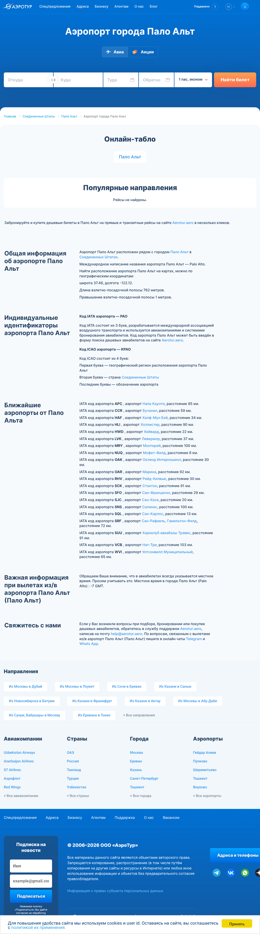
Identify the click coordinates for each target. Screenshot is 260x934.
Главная (10, 116)
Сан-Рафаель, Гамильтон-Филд (169, 521)
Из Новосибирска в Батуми (32, 701)
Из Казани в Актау (145, 701)
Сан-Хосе (150, 500)
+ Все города (140, 796)
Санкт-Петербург (144, 779)
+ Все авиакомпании (21, 796)
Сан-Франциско (156, 493)
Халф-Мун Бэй (155, 418)
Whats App (88, 644)
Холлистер (150, 425)
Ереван (136, 761)
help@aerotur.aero (126, 634)
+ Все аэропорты (207, 796)
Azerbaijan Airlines (19, 761)
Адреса (82, 7)
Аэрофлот (12, 779)
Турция (73, 779)
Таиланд (74, 770)
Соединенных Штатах (98, 257)
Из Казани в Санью (175, 687)
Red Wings (12, 787)
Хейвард (151, 432)
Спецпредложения (54, 7)
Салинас (149, 507)
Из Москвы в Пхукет (77, 687)
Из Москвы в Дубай (25, 687)
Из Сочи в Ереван (126, 687)
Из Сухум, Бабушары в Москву (34, 715)
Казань (136, 770)
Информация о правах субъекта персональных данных (115, 891)
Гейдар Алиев (204, 753)
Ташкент (137, 787)
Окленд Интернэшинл (162, 460)
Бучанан (150, 411)
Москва (136, 753)
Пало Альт (69, 116)
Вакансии (171, 818)
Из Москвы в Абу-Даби (197, 701)
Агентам (121, 7)
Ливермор (151, 439)
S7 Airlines (12, 770)
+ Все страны (78, 796)
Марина (149, 472)
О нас (139, 7)
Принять (237, 923)
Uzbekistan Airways (19, 753)
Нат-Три (149, 545)
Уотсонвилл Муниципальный (167, 552)
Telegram (194, 639)
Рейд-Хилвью (154, 479)
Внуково (200, 787)
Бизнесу (101, 7)
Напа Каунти (154, 404)
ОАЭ (70, 753)
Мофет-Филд (154, 453)
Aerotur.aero (182, 223)
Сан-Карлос (153, 514)
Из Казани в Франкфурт (92, 701)
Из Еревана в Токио (94, 715)
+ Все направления (139, 715)
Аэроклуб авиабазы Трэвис (166, 533)
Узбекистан (77, 787)
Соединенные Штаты (39, 116)
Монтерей (151, 446)
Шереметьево (205, 770)
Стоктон (149, 486)
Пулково (200, 761)
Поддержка (125, 818)
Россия (73, 761)
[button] (206, 6)
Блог (154, 7)
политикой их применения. (38, 927)
